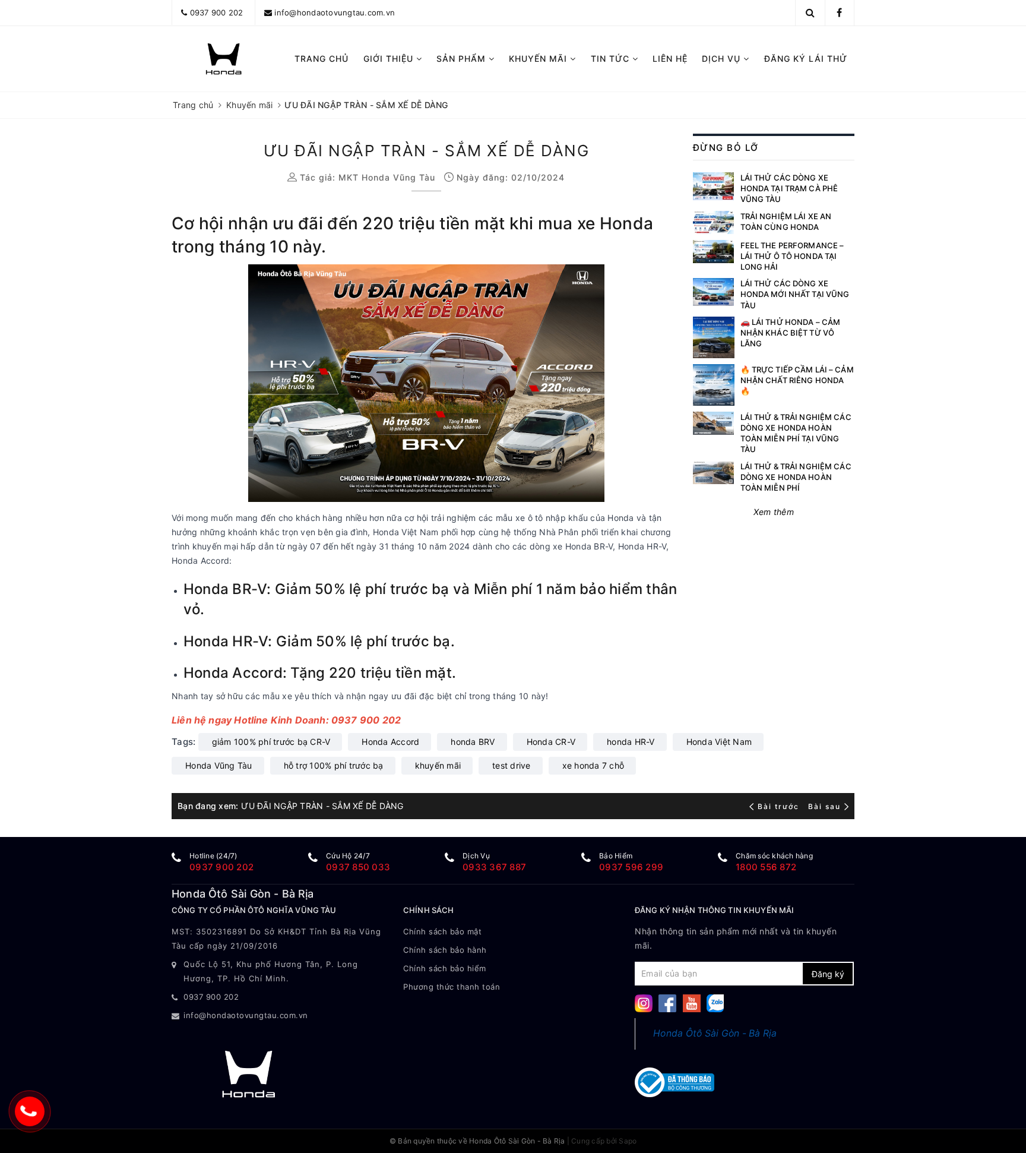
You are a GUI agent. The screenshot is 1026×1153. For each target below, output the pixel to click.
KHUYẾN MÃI (539, 58)
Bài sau (824, 806)
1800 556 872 (766, 867)
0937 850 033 (358, 867)
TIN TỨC (611, 58)
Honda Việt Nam (719, 742)
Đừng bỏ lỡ (726, 147)
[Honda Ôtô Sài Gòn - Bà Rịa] (224, 58)
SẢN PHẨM (462, 58)
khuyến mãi (438, 765)
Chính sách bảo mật (442, 931)
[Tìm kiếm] (810, 12)
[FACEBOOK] (667, 1002)
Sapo (627, 1140)
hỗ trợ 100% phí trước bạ (334, 765)
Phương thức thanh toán (451, 986)
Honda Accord (390, 742)
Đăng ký (828, 974)
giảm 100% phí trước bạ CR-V (271, 742)
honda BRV (473, 742)
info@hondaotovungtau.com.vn (334, 12)
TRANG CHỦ (321, 58)
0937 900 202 (216, 12)
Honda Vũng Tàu (218, 765)
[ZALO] (715, 1002)
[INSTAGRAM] (644, 1002)
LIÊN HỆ (670, 58)
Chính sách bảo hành (445, 950)
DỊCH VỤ (722, 58)
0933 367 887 (494, 867)
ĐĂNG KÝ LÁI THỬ (805, 58)
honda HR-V (631, 742)
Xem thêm (773, 512)
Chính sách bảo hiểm (444, 968)
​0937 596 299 (631, 867)
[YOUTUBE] (692, 1002)
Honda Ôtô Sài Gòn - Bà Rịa (715, 1033)
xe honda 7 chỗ (593, 765)
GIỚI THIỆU (389, 58)
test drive (511, 765)
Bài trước (780, 806)
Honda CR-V (551, 742)
